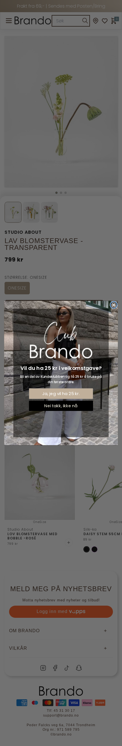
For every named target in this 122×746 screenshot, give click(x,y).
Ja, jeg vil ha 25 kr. (61, 393)
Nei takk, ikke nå (60, 406)
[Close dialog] (113, 305)
